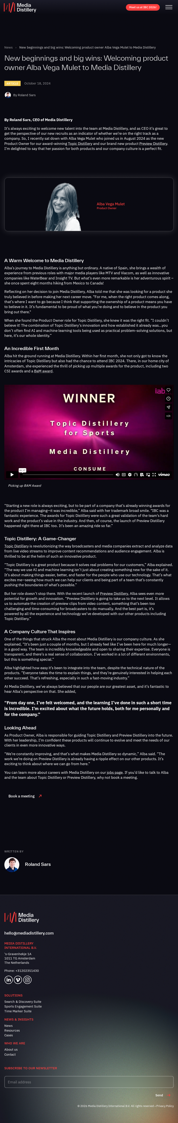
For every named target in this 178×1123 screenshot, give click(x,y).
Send (159, 1095)
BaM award (43, 370)
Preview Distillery (153, 143)
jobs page (115, 772)
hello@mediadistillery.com (29, 933)
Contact (10, 1054)
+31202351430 (27, 971)
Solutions (13, 995)
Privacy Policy (165, 1106)
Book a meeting (21, 796)
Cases (8, 1035)
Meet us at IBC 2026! (143, 7)
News (8, 47)
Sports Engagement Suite (23, 1006)
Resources (12, 1030)
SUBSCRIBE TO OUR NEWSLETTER (30, 1068)
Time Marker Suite (17, 1011)
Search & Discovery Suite (22, 1002)
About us (11, 1049)
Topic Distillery (80, 143)
